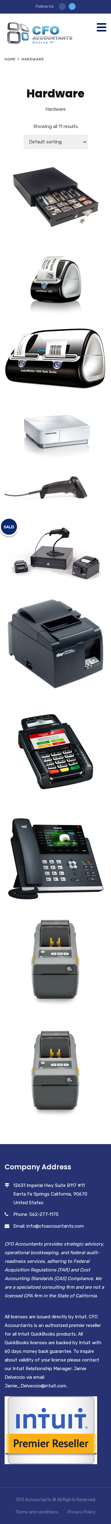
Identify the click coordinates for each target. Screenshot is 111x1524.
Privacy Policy (82, 1512)
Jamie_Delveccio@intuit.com (35, 1386)
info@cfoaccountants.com (55, 1226)
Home (10, 59)
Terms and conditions (36, 1512)
